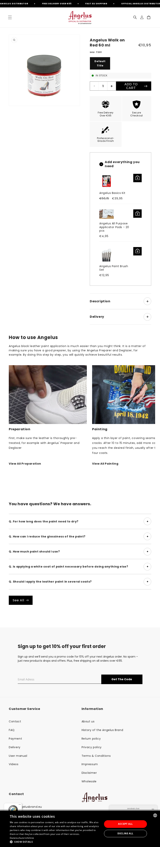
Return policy (91, 739)
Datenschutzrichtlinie (22, 838)
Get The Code (121, 679)
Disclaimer (89, 773)
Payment (15, 739)
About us (88, 721)
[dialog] (80, 828)
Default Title (99, 63)
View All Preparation (25, 464)
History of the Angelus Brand (102, 730)
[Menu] (19, 805)
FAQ (12, 730)
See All (18, 600)
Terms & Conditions (96, 756)
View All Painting (105, 464)
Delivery (14, 747)
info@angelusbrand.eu (25, 807)
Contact (15, 721)
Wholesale (89, 781)
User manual (18, 756)
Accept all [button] (125, 824)
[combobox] (155, 815)
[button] (9, 17)
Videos (14, 764)
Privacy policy (92, 747)
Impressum (90, 764)
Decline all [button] (125, 833)
